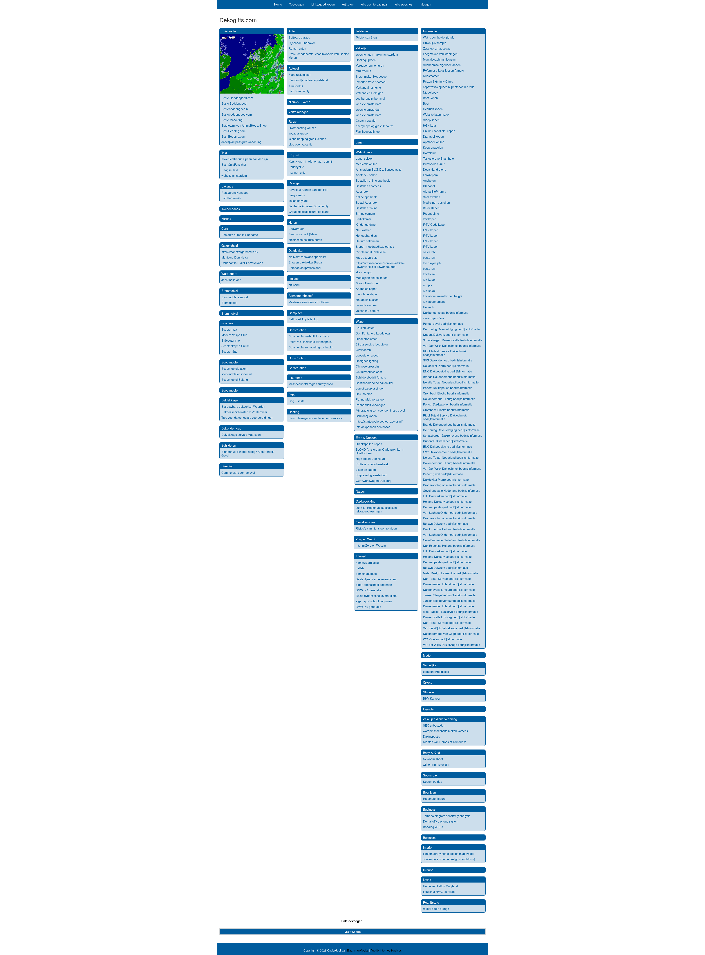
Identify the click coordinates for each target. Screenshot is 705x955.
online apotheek (366, 197)
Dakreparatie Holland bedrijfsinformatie (448, 584)
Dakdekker (296, 250)
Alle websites (403, 4)
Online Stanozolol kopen (439, 131)
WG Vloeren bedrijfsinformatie (442, 639)
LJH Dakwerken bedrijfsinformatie (445, 496)
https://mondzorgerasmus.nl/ (239, 252)
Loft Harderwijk (231, 198)
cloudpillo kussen (367, 300)
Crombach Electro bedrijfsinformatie (446, 393)
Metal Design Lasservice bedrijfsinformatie (450, 573)
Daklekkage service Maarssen (241, 434)
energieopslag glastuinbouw (374, 126)
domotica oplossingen (370, 388)
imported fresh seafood (371, 82)
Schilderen (228, 445)
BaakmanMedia (357, 950)
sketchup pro (364, 272)
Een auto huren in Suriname (239, 235)
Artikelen (348, 4)
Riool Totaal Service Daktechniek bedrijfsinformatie (445, 353)
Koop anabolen (433, 147)
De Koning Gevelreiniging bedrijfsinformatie (451, 329)
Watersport (229, 273)
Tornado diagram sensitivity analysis (446, 816)
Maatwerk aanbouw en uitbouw (309, 302)
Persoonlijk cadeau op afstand (308, 80)
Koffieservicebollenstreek (372, 464)
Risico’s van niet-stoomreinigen (376, 528)
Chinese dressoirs (367, 366)
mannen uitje (297, 172)
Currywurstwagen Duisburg (373, 481)
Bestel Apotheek (366, 202)
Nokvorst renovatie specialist (307, 257)
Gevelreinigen (365, 522)
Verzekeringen (298, 111)
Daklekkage (229, 400)
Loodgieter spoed (367, 355)
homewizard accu (367, 563)
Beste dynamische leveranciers (376, 579)
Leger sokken (364, 158)
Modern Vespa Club (234, 335)
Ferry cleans (297, 195)
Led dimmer (363, 219)
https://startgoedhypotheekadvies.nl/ (379, 421)
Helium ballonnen (367, 241)
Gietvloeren (363, 350)
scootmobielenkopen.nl (236, 374)
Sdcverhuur (296, 229)
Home (278, 4)
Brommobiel (229, 290)
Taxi (224, 152)
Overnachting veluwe (302, 128)
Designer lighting (367, 361)
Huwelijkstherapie (434, 43)
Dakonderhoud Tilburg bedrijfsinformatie (449, 399)
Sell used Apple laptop (303, 319)
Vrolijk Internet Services (386, 950)
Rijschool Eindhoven (302, 43)
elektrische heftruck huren (305, 240)
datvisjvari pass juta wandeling (241, 142)
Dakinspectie (431, 736)
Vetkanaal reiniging (368, 87)
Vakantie (227, 186)
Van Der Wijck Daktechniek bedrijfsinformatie (452, 345)
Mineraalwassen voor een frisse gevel (380, 410)
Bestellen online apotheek (373, 180)
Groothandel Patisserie (371, 252)
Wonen (360, 321)
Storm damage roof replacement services (315, 418)
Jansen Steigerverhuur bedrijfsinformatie (449, 595)
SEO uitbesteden (434, 725)
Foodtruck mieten (300, 74)
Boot (426, 103)
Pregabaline (431, 213)
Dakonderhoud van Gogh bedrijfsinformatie (451, 634)
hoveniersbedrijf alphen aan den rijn (244, 159)
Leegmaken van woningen (440, 54)
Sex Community (299, 91)
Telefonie (362, 31)
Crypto (427, 682)
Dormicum (429, 153)
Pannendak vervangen (370, 399)
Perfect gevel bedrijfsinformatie (443, 323)
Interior (428, 847)
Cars (224, 228)
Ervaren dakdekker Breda (305, 262)
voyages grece (298, 133)
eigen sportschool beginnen (374, 585)
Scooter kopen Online (235, 346)
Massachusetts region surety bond (311, 384)
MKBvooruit (363, 71)
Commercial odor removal (238, 472)
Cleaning (227, 466)
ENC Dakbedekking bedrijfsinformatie (447, 371)
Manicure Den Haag (234, 257)
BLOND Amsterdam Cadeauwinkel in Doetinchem (380, 451)
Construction (297, 330)
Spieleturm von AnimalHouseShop (244, 125)
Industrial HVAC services (439, 891)
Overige (294, 183)
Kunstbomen (431, 76)
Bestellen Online (366, 208)
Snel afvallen (431, 197)
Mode (427, 655)
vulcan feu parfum (367, 311)
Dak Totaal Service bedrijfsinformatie (447, 578)
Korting (226, 218)
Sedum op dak (432, 781)
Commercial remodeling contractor (311, 347)
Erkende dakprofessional (305, 268)
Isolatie (294, 278)
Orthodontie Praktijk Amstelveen (242, 263)
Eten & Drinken (366, 437)
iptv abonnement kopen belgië (442, 296)
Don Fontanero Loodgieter (373, 333)
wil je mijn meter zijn (436, 764)
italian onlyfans (298, 201)
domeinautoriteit (366, 574)
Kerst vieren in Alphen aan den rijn (311, 161)
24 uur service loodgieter (372, 344)
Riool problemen (366, 339)
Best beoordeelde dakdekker (374, 383)
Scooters (227, 323)
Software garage (299, 37)
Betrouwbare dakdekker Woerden (243, 406)
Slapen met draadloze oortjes (375, 246)
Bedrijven (429, 792)
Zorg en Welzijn (366, 539)
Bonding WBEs (433, 827)
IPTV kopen (430, 230)
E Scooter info (230, 340)
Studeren (429, 692)
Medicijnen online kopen (372, 278)
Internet (361, 556)
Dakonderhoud (231, 428)
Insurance (295, 377)
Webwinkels (364, 152)
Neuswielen (363, 230)
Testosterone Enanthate (438, 158)
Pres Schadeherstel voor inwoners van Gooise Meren (319, 56)
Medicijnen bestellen (436, 202)
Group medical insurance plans (309, 212)
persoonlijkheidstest (436, 672)
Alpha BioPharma (434, 191)
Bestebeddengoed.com (236, 114)
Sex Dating (296, 85)
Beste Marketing (232, 120)
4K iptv (427, 285)
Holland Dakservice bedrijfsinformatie (447, 501)
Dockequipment (366, 60)
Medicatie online (366, 164)
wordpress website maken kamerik (445, 731)
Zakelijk (361, 48)
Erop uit (294, 155)
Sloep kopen (431, 120)
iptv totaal (429, 274)
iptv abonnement (434, 301)
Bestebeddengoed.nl (235, 109)
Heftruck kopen (433, 109)
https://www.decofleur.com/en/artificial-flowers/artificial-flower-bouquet (380, 265)
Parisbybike (296, 167)
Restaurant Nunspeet (235, 192)
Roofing (294, 411)
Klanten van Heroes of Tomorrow (444, 742)
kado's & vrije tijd (366, 257)
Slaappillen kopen (367, 283)
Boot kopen (430, 98)
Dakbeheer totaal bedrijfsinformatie (445, 312)
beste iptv (429, 252)
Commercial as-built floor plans (309, 336)
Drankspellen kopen (369, 444)
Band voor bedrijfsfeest (303, 234)
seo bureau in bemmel (370, 98)
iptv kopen (429, 219)
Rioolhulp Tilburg (434, 798)
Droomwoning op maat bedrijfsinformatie (449, 485)
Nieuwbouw (431, 92)
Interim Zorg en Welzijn (371, 545)
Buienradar (228, 31)
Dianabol (429, 186)
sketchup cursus (433, 318)
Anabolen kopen (366, 289)
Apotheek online (366, 175)
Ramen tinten (297, 48)
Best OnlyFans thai (233, 164)
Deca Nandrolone (434, 169)
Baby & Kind (431, 752)
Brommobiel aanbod (234, 297)
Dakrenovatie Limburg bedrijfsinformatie (449, 589)
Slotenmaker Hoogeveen (372, 76)
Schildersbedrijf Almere (371, 377)
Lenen (360, 142)
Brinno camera (365, 213)
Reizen (293, 121)
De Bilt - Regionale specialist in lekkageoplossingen (376, 509)
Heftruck (428, 307)
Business (429, 809)
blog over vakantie (300, 144)
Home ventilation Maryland (440, 886)
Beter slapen (431, 208)
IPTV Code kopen (434, 224)
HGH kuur (429, 125)
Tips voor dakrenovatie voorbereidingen (247, 417)
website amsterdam (234, 175)
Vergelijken (430, 665)
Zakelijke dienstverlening (440, 718)
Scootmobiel (229, 362)
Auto (292, 31)
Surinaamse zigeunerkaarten (442, 65)
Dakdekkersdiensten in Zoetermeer (244, 412)
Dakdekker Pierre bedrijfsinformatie (446, 366)
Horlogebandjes (366, 235)
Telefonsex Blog (366, 37)
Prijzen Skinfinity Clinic (438, 81)
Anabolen (429, 180)
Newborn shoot (433, 759)
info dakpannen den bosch (373, 427)
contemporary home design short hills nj (449, 859)
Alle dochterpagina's (374, 4)
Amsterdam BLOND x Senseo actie (379, 169)
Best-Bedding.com (233, 131)
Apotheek (362, 191)
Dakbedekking (365, 501)
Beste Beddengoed (234, 103)
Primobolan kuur (433, 164)
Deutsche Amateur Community (308, 206)
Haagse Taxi (229, 170)
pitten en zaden (366, 470)
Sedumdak (430, 775)
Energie (428, 709)
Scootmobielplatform (234, 368)
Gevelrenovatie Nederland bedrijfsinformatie (451, 490)
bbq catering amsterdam (371, 475)
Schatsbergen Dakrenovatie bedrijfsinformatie (452, 340)
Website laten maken (436, 114)
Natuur (360, 491)
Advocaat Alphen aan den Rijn (308, 190)
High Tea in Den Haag (370, 458)
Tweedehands (230, 208)
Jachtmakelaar (231, 280)
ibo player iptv (432, 263)
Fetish (360, 568)
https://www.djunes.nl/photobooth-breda (448, 87)
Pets (292, 394)
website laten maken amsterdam (377, 54)
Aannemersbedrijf (301, 295)
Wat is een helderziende (438, 37)
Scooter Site (229, 351)
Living (427, 879)
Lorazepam (430, 175)
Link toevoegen (351, 921)
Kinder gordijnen (366, 224)
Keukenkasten (365, 328)
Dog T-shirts (296, 401)
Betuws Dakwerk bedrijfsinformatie (445, 523)
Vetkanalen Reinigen (369, 93)
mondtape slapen (367, 294)
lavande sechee (366, 305)
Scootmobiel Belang (234, 379)
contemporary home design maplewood (448, 854)
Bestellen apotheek (368, 186)
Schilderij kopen (366, 416)
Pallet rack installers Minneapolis (310, 342)
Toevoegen (296, 4)
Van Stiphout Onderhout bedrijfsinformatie (450, 512)
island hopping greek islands (307, 139)
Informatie (430, 31)
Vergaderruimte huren (370, 65)
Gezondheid (229, 245)
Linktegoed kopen (323, 4)
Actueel (294, 68)
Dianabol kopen (433, 136)
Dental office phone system (440, 821)
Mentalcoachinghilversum (439, 59)
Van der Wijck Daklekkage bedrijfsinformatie (451, 628)
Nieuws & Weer (299, 101)
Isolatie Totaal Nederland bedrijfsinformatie (451, 382)
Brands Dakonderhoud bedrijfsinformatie (449, 377)
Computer (295, 312)
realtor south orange (436, 909)
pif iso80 (294, 285)
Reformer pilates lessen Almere (443, 70)
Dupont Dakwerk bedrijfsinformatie (445, 334)
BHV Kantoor (431, 698)
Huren (293, 222)
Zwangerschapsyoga (436, 48)
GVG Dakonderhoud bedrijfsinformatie (447, 360)
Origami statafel (366, 120)
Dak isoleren (364, 394)
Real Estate (431, 902)
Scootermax (229, 329)
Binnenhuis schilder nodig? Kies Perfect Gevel (247, 453)
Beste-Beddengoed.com (237, 98)
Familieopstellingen (368, 131)
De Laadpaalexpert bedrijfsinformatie (447, 507)
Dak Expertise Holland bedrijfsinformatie (449, 529)
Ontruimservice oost (369, 372)
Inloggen (425, 4)
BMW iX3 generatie (368, 590)
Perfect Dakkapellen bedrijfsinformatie (447, 388)
